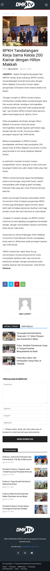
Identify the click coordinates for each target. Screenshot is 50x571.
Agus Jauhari (13, 69)
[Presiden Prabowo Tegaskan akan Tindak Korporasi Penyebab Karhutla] (41, 472)
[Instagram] (24, 552)
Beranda (6, 13)
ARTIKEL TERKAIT (11, 326)
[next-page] (8, 370)
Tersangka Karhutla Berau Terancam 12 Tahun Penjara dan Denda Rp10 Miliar (30, 336)
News (13, 13)
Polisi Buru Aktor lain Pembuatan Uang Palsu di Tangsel (29, 360)
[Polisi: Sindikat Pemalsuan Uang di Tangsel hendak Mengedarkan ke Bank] (9, 348)
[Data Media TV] (25, 4)
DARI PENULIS (27, 326)
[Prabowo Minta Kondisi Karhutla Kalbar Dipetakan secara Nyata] (41, 497)
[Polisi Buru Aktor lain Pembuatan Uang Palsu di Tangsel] (9, 360)
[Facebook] (5, 284)
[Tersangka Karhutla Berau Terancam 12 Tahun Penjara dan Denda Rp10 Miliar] (9, 336)
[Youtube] (31, 552)
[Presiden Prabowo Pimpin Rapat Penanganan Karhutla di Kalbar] (41, 509)
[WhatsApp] (22, 284)
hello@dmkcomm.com (30, 547)
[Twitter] (11, 284)
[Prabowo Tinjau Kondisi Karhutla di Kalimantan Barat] (41, 484)
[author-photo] (25, 310)
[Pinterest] (16, 284)
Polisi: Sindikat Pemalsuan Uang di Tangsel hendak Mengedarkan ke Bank (32, 348)
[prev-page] (4, 370)
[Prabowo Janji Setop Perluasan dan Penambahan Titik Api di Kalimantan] (41, 460)
